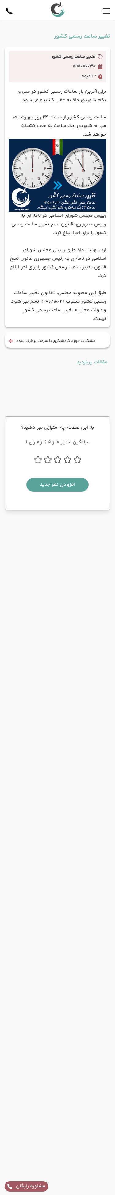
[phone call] (9, 11)
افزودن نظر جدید (57, 484)
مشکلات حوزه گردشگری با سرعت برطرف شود (56, 341)
